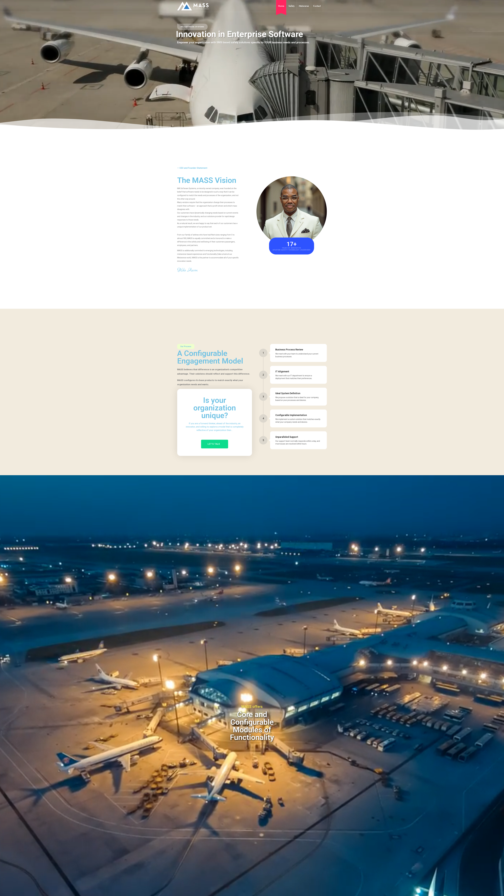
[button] (214, 444)
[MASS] (193, 6)
